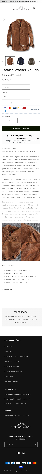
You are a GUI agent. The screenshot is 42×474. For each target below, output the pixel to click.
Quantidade (6, 116)
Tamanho (5, 92)
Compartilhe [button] (9, 289)
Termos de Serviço (11, 361)
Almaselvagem (14, 471)
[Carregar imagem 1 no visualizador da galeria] (10, 61)
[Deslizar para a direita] (39, 61)
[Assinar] (34, 444)
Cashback (8, 346)
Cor (3, 82)
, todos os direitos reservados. (28, 471)
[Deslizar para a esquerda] (2, 61)
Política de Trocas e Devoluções (16, 356)
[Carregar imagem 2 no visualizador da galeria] (21, 61)
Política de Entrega (11, 366)
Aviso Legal (8, 376)
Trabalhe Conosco (11, 381)
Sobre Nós (8, 351)
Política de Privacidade (13, 371)
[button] (2, 8)
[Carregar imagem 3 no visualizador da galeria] (31, 61)
